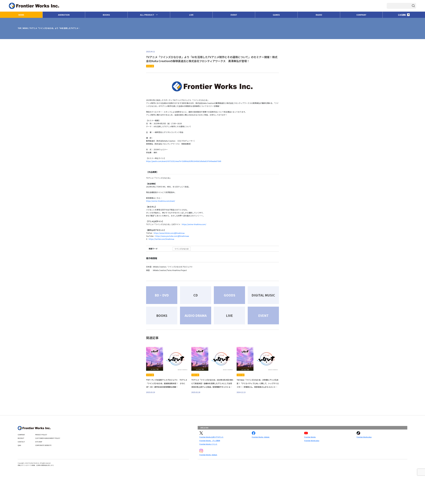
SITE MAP (38, 442)
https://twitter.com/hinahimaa (161, 239)
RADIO (319, 14)
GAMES (276, 14)
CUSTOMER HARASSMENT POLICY (47, 438)
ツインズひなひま (182, 248)
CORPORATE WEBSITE (43, 445)
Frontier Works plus (311, 440)
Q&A (19, 445)
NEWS (21, 14)
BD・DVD (162, 295)
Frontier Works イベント (208, 444)
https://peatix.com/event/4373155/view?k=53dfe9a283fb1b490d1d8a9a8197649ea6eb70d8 (183, 161)
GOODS (229, 295)
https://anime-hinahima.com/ (194, 224)
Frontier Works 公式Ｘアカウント (211, 437)
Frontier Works (310, 437)
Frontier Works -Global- (261, 437)
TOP (19, 28)
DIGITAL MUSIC (263, 295)
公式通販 (402, 14)
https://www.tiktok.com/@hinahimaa (169, 233)
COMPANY (361, 14)
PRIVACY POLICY (41, 434)
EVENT (234, 14)
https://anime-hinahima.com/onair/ (160, 201)
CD (195, 295)
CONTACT (21, 442)
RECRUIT (21, 438)
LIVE (191, 14)
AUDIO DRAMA (196, 315)
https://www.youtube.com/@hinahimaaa (172, 236)
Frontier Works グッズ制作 (209, 440)
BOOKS (106, 14)
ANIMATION (64, 14)
